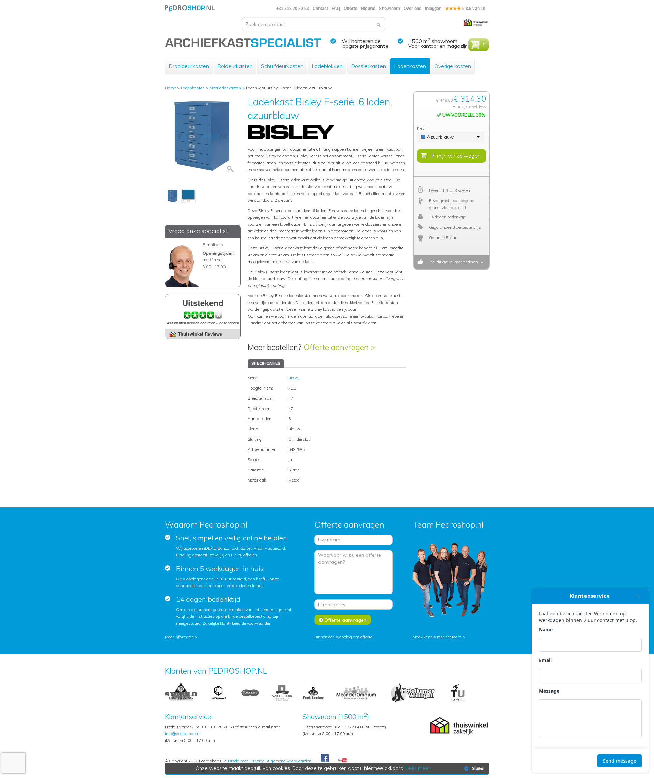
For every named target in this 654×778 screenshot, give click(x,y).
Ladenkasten (410, 66)
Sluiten (478, 768)
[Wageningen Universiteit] (281, 692)
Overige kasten (452, 66)
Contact (320, 8)
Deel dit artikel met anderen (451, 261)
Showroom (389, 8)
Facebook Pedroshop (325, 758)
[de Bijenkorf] (218, 692)
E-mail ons (213, 244)
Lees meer (418, 768)
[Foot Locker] (313, 692)
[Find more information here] (590, 680)
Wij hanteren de (361, 40)
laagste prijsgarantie (365, 46)
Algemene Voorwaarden (289, 760)
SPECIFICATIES (265, 363)
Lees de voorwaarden (251, 623)
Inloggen (433, 8)
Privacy (257, 760)
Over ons (412, 8)
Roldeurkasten (235, 66)
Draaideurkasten (189, 66)
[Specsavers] (250, 692)
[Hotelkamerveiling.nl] (412, 692)
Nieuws (368, 8)
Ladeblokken (327, 66)
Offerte (350, 8)
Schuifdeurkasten (282, 66)
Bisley (293, 377)
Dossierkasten (368, 66)
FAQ (336, 8)
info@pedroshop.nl (182, 733)
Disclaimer (238, 760)
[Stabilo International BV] (181, 692)
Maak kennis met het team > (438, 636)
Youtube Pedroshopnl (342, 760)
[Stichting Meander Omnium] (356, 692)
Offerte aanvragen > (339, 347)
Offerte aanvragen (345, 620)
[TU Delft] (458, 692)
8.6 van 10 (475, 8)
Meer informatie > (181, 636)
